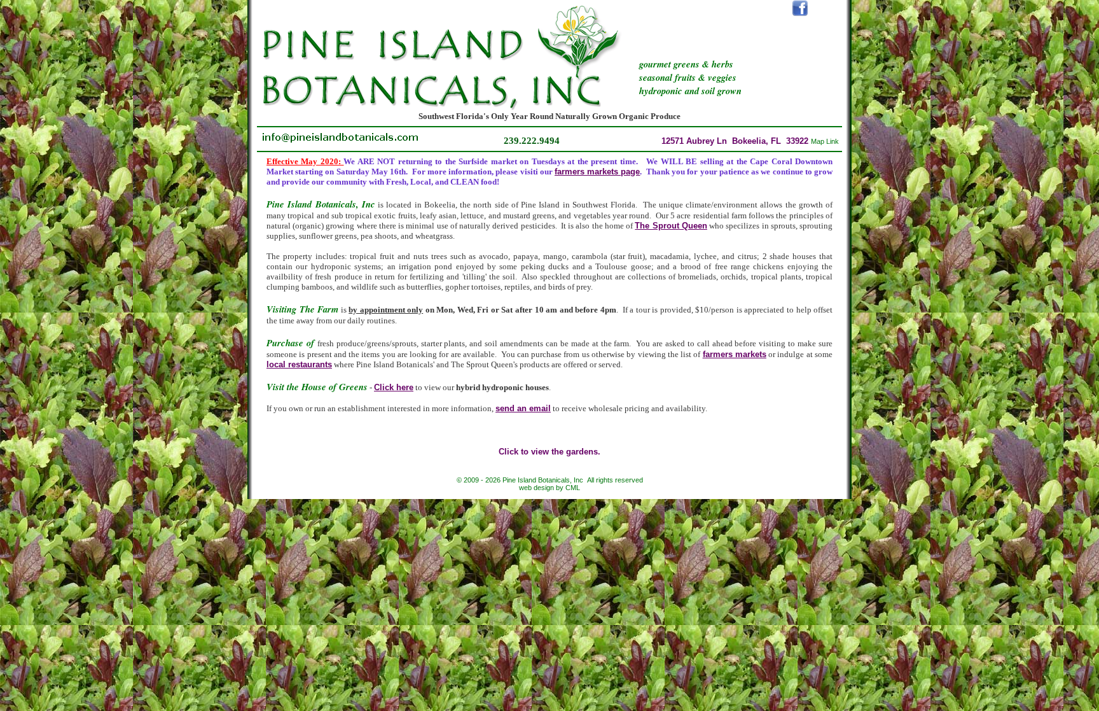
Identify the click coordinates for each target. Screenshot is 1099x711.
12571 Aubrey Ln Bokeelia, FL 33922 (750, 141)
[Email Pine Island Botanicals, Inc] (340, 141)
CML (572, 487)
